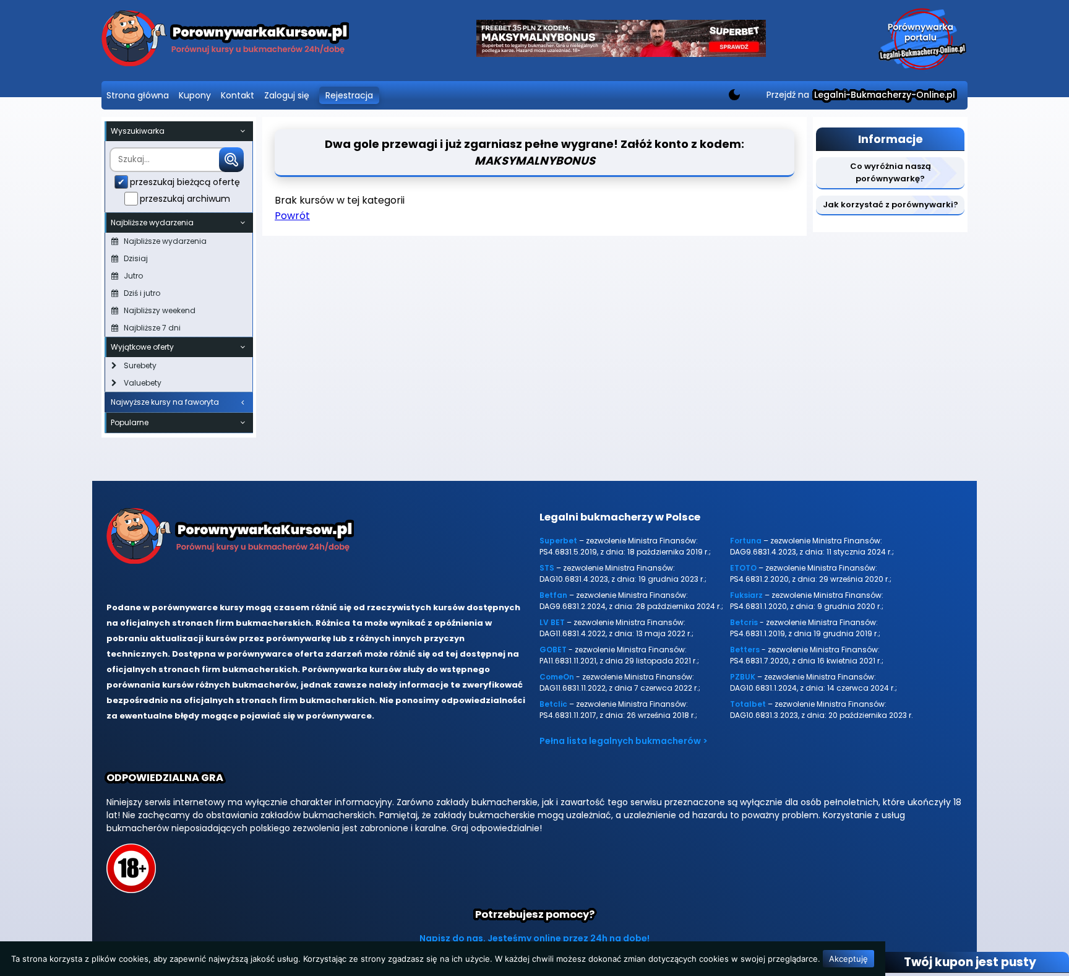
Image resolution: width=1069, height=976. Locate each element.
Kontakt (237, 95)
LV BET (552, 622)
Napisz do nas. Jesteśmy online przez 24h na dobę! (534, 938)
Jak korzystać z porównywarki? (890, 204)
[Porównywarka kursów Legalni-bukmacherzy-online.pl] (225, 41)
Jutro (133, 275)
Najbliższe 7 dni (152, 327)
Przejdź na (860, 95)
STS (546, 568)
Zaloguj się (286, 95)
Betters (745, 649)
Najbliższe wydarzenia (165, 241)
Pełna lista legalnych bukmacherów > (623, 741)
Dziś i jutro (142, 293)
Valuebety (142, 383)
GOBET (553, 649)
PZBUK (742, 677)
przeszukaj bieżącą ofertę (185, 182)
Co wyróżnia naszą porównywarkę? (890, 172)
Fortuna (746, 540)
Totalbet (748, 704)
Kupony (195, 95)
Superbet (558, 540)
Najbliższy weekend (159, 310)
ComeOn (556, 677)
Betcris (744, 622)
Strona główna (137, 95)
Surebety (140, 365)
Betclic (553, 704)
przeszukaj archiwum (185, 198)
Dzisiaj (136, 258)
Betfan (553, 595)
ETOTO (743, 568)
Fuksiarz (746, 595)
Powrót (292, 216)
